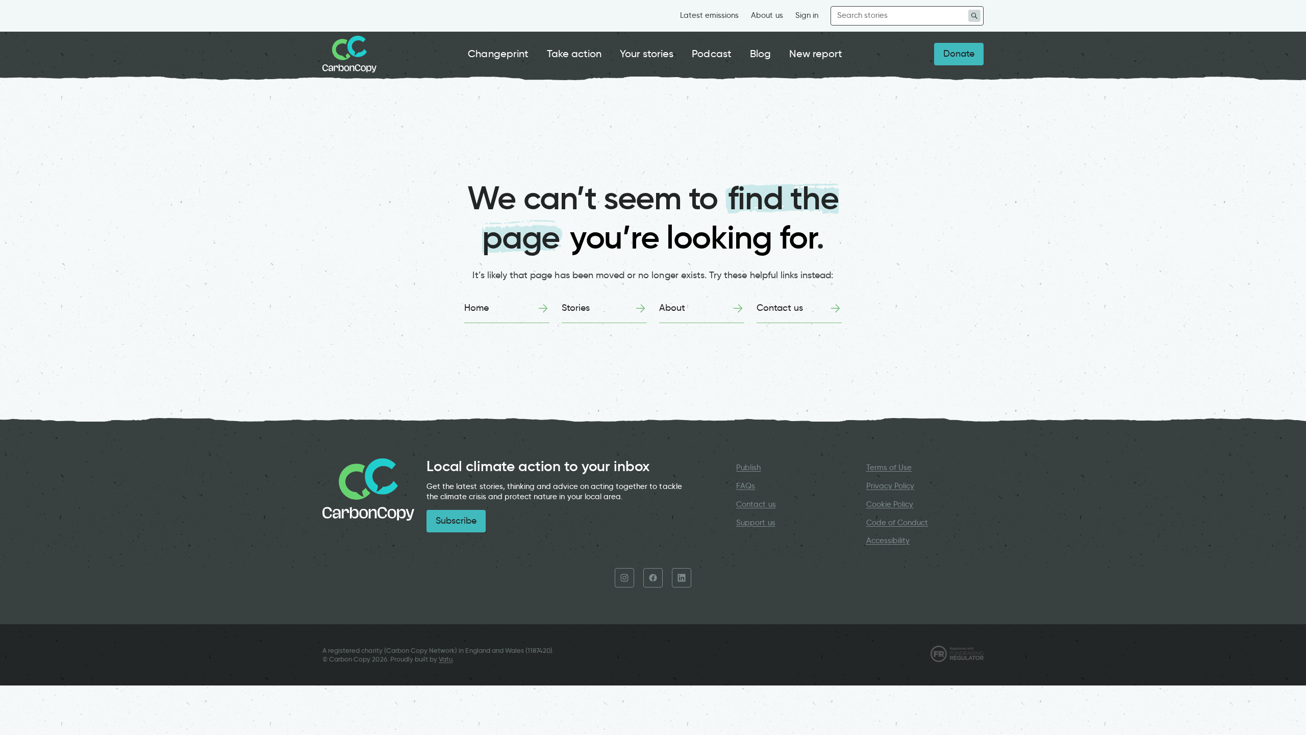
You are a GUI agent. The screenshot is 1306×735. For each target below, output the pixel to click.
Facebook (653, 577)
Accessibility (888, 540)
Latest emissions (709, 15)
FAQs (745, 486)
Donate (958, 53)
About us (767, 15)
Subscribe (456, 520)
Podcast (711, 53)
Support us (755, 522)
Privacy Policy (890, 486)
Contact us (780, 307)
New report (815, 53)
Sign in (806, 15)
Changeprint (498, 53)
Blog (760, 53)
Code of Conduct (897, 522)
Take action (574, 53)
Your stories (646, 53)
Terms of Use (889, 467)
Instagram (624, 577)
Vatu (446, 659)
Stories (576, 307)
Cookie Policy (890, 504)
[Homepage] (349, 54)
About (672, 307)
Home (476, 307)
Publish (748, 467)
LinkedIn (681, 577)
